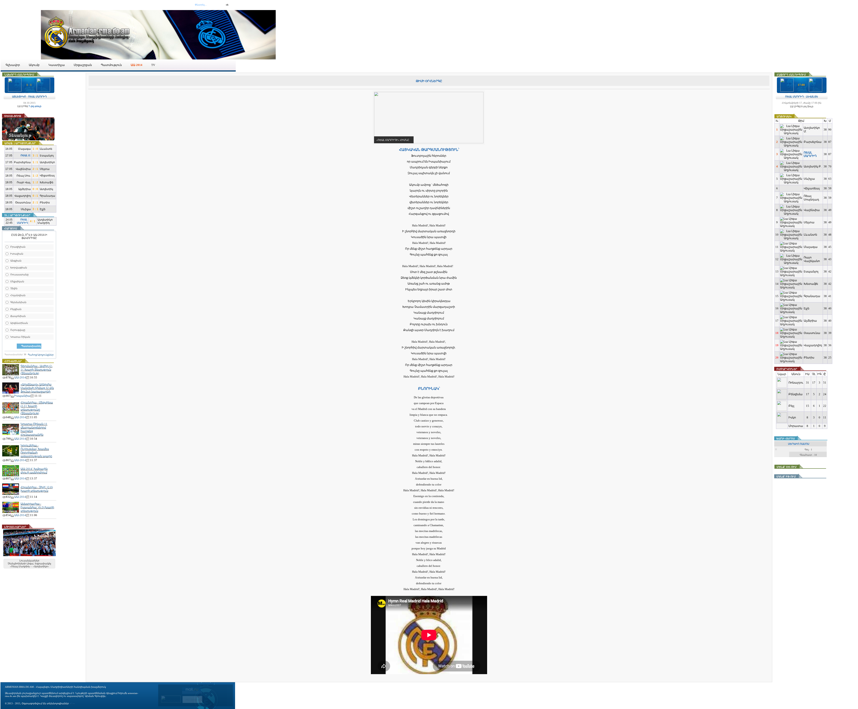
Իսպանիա (22, 395)
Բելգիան (15, 309)
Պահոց (32, 354)
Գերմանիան (18, 302)
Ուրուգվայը (17, 330)
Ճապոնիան (18, 316)
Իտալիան (16, 253)
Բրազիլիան (17, 246)
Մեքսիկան (17, 281)
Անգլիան (15, 260)
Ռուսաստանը (19, 274)
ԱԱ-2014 (20, 377)
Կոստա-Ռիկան (20, 337)
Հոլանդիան (17, 295)
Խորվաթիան (18, 267)
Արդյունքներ (46, 354)
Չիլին (13, 288)
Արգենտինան (19, 323)
